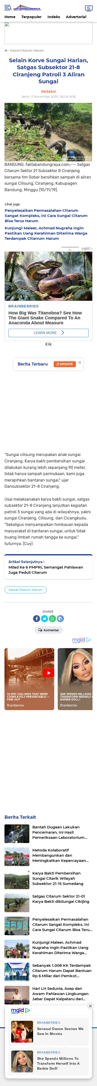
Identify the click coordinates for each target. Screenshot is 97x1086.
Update (66, 364)
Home (9, 17)
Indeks (54, 17)
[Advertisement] (48, 395)
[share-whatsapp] (52, 618)
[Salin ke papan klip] (60, 618)
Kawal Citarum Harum (26, 590)
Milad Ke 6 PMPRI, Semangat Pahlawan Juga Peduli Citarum (45, 570)
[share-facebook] (36, 618)
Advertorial (76, 17)
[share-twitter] (44, 618)
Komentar (51, 630)
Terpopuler (31, 17)
